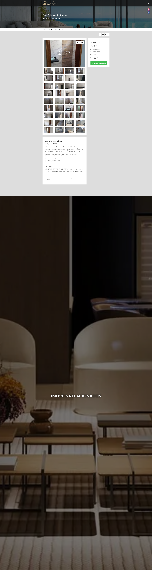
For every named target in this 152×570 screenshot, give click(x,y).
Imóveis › (106, 3)
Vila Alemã (64, 29)
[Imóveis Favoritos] (145, 3)
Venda (49, 29)
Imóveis (44, 29)
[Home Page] (148, 3)
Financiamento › (122, 3)
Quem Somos (131, 3)
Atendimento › (139, 3)
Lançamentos (113, 3)
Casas (52, 29)
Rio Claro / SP (57, 29)
